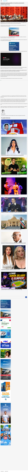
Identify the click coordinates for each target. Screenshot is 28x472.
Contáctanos (2, 471)
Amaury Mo (2, 5)
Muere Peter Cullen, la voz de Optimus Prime (9, 134)
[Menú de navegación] (1, 0)
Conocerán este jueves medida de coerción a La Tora (10, 269)
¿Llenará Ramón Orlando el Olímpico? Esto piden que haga (11, 289)
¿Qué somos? (6, 471)
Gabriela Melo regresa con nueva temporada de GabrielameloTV (12, 155)
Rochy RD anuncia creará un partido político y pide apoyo (11, 229)
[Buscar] (26, 297)
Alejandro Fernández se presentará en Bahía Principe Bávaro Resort (13, 212)
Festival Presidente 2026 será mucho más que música (10, 175)
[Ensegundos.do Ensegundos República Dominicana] (5, 0)
